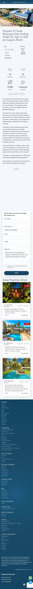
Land (2, 542)
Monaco (4, 419)
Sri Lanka (4, 496)
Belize (3, 468)
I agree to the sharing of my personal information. (17, 266)
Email (6, 234)
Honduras (4, 472)
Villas (3, 538)
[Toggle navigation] (3, 2)
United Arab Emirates (8, 509)
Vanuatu (3, 456)
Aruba (3, 435)
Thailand (4, 490)
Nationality (8, 226)
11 (19, 25)
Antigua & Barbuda (7, 430)
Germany (4, 421)
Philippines (4, 494)
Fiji (2, 457)
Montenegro (5, 408)
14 (24, 25)
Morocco (4, 527)
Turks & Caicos (5, 441)
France (3, 406)
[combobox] (16, 230)
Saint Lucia (4, 432)
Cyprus (3, 404)
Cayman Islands (6, 446)
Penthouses (5, 540)
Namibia (4, 525)
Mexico (3, 514)
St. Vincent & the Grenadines (10, 448)
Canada (3, 516)
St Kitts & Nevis (6, 450)
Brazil (10, 5)
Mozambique (5, 529)
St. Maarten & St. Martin (8, 444)
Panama (3, 467)
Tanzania (4, 531)
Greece (3, 422)
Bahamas (4, 439)
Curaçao (4, 437)
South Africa (5, 522)
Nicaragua (4, 476)
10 (17, 25)
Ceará (22, 51)
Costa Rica (4, 470)
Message (7, 249)
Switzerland (5, 413)
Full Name (7, 219)
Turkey (3, 424)
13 (22, 25)
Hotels (5, 5)
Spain (3, 410)
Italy (2, 411)
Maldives (4, 485)
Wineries (4, 544)
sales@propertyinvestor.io (23, 570)
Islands (3, 545)
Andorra (3, 417)
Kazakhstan (4, 498)
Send (16, 273)
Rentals (3, 549)
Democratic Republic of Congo (11, 523)
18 (31, 25)
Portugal (3, 415)
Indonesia (4, 492)
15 (26, 25)
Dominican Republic (7, 433)
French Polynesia (6, 459)
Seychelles (4, 481)
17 (29, 25)
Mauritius (4, 483)
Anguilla (3, 443)
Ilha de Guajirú (23, 53)
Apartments (5, 536)
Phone (6, 242)
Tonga (3, 461)
